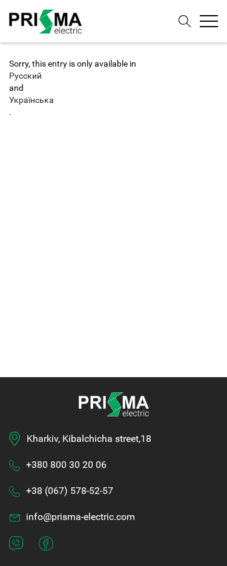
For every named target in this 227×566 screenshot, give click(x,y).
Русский (25, 76)
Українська (31, 100)
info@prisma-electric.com (80, 516)
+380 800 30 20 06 (66, 464)
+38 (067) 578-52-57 (69, 490)
